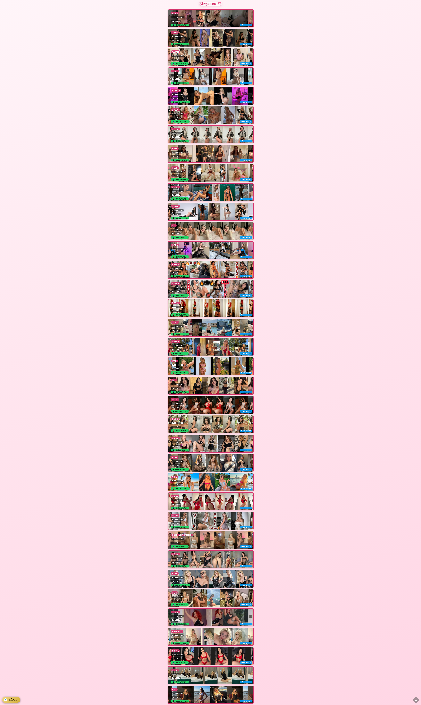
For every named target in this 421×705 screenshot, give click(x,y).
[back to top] (416, 700)
